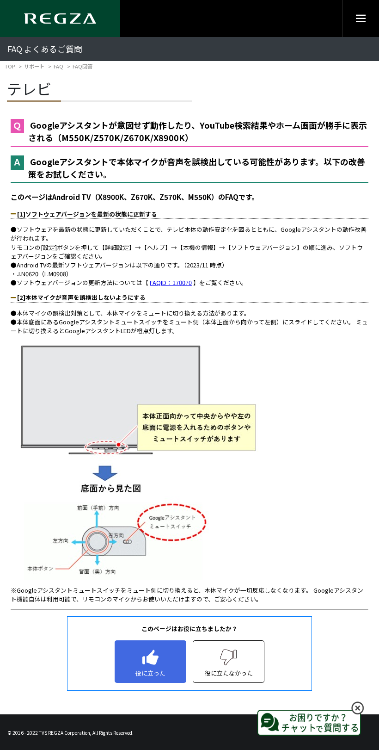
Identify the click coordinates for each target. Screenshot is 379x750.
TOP (10, 66)
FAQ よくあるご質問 (44, 49)
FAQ (58, 66)
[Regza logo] (60, 18)
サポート (34, 66)
